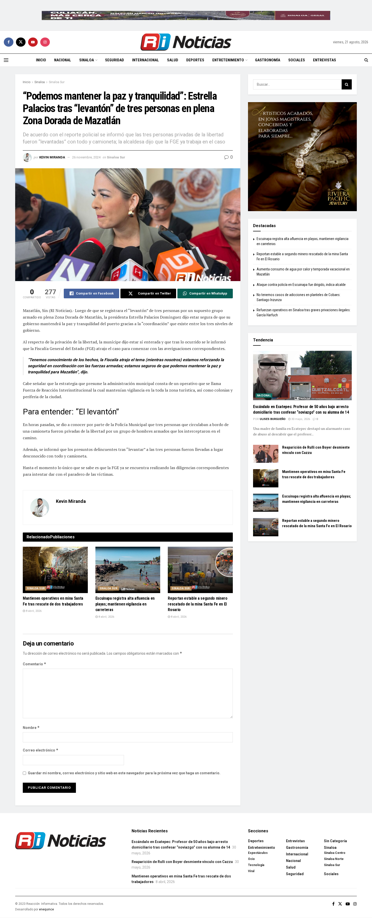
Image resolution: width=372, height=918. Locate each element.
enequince (46, 909)
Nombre (31, 727)
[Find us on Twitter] (21, 42)
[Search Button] (366, 60)
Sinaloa (86, 60)
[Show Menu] (6, 60)
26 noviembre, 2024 (86, 157)
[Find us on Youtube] (33, 42)
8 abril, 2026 (33, 611)
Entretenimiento (228, 60)
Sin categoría (335, 841)
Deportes (195, 60)
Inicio (41, 60)
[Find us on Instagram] (45, 42)
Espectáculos (258, 853)
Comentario (34, 664)
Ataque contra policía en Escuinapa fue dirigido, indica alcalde (301, 285)
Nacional (62, 60)
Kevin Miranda (52, 157)
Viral (251, 871)
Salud (172, 60)
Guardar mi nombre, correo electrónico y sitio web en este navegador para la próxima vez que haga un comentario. (124, 773)
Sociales (296, 60)
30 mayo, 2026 (300, 419)
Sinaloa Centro (334, 853)
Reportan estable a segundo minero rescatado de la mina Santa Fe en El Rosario (197, 604)
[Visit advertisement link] (186, 15)
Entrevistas (324, 60)
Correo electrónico (40, 750)
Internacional (145, 60)
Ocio (251, 859)
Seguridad (114, 60)
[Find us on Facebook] (8, 42)
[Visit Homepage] (186, 42)
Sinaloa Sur (57, 82)
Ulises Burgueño (272, 419)
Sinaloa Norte (334, 859)
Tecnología (256, 865)
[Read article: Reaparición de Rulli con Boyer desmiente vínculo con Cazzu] (265, 454)
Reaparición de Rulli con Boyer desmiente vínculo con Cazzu (182, 862)
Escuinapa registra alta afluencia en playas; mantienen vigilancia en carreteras (125, 604)
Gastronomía (267, 60)
